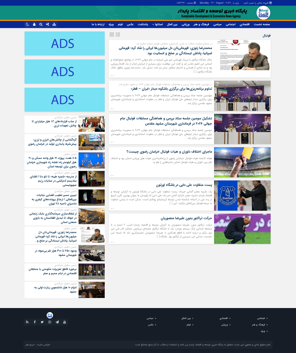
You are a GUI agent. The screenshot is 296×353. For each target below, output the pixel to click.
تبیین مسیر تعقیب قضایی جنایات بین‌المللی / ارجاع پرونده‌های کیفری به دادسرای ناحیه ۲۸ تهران (54, 199)
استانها (159, 24)
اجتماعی (230, 24)
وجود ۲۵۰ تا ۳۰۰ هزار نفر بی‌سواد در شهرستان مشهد (56, 253)
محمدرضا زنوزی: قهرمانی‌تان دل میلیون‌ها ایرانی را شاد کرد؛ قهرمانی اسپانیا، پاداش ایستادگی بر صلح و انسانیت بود (165, 50)
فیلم (120, 24)
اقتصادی (244, 24)
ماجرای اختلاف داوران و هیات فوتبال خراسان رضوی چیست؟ (169, 151)
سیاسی (217, 24)
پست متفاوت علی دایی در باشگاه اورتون (184, 185)
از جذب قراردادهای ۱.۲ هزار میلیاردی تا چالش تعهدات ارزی (54, 123)
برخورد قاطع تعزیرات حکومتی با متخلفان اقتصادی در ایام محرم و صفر (53, 271)
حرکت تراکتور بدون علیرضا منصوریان (186, 218)
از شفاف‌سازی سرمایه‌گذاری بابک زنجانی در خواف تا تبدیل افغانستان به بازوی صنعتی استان (53, 217)
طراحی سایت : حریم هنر (37, 345)
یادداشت (143, 24)
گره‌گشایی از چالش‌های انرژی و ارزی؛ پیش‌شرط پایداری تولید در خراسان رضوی (52, 141)
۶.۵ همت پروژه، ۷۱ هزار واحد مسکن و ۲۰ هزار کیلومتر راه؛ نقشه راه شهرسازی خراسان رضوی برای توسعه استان (52, 162)
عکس (130, 24)
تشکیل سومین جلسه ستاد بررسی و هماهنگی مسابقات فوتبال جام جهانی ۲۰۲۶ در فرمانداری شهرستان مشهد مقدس (166, 121)
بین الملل (172, 24)
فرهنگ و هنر (201, 24)
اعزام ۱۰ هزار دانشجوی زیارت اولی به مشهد (55, 289)
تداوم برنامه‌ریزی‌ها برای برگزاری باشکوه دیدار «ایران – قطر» (171, 89)
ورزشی (185, 24)
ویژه (111, 24)
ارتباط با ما (98, 24)
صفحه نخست (262, 24)
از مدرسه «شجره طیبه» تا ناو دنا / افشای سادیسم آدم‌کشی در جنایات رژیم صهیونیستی (53, 180)
